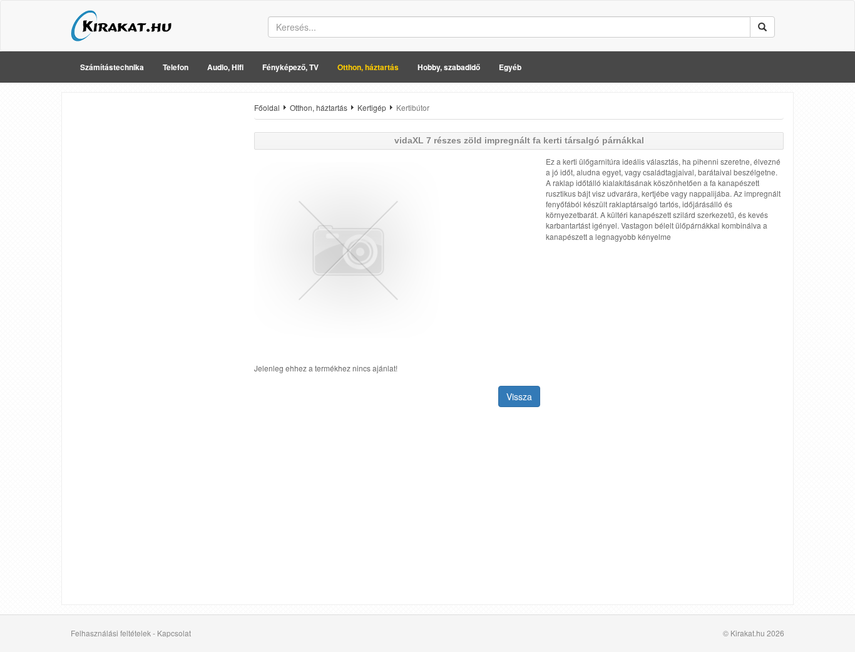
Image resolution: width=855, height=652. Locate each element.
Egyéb (510, 67)
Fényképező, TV (290, 67)
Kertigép (371, 107)
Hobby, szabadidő (448, 67)
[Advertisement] (153, 290)
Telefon (175, 67)
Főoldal (267, 107)
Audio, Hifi (225, 67)
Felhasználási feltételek (111, 633)
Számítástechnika (112, 67)
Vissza (519, 396)
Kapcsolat (174, 633)
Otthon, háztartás (368, 67)
